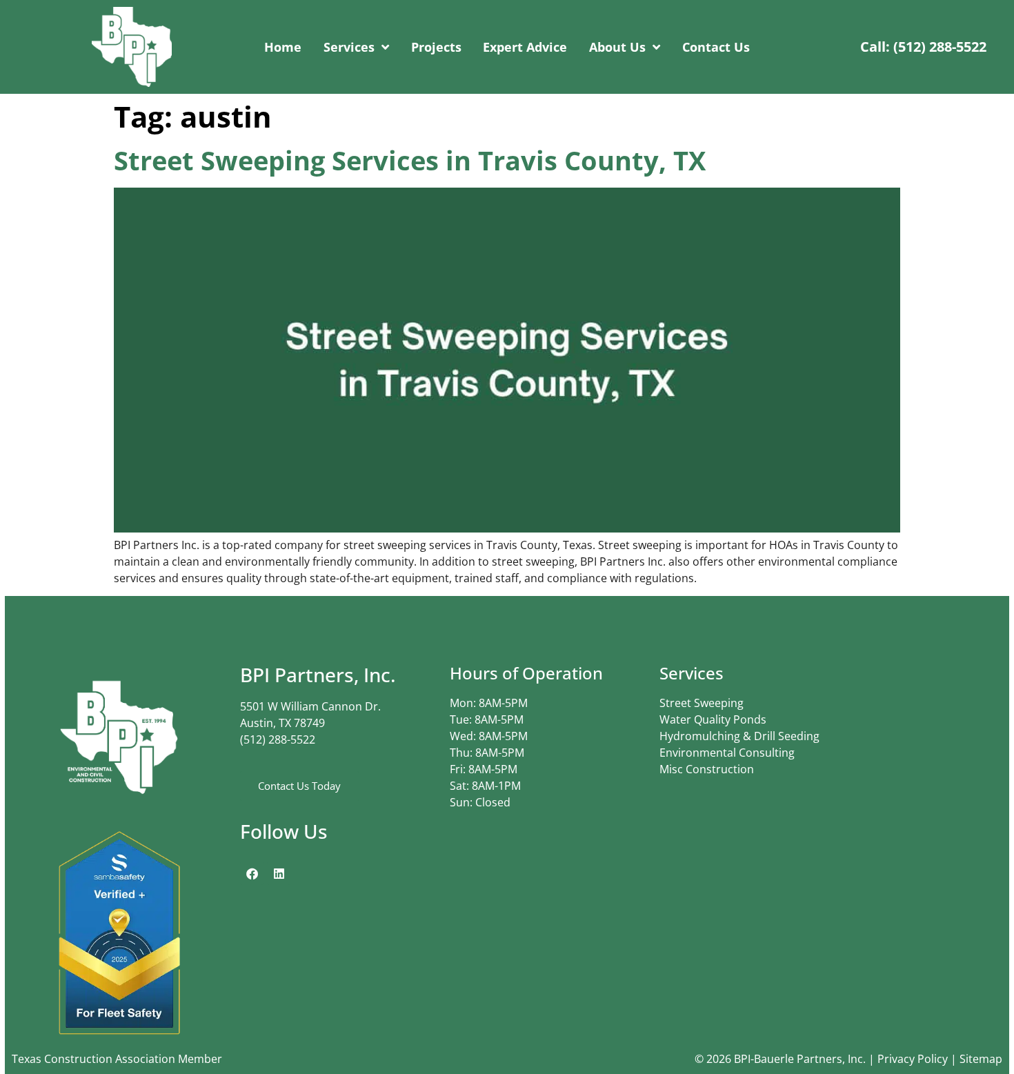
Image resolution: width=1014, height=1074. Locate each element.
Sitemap (981, 1058)
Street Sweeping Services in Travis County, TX (410, 160)
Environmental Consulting (727, 752)
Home (282, 47)
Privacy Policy (912, 1058)
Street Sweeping (701, 702)
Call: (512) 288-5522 (923, 46)
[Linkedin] (278, 873)
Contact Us (716, 47)
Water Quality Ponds (712, 719)
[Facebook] (252, 873)
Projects (436, 47)
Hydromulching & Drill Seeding (739, 736)
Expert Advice (525, 47)
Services (349, 47)
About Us (617, 47)
